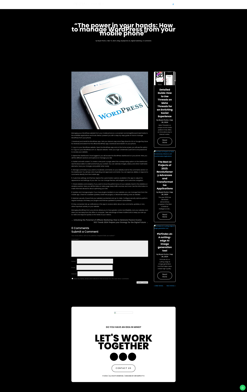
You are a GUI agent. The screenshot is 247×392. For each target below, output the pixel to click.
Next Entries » (171, 286)
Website (74, 274)
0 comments (147, 41)
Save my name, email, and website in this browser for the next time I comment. (101, 279)
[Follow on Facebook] (114, 357)
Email (73, 268)
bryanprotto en (125, 41)
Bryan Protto (102, 41)
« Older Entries (158, 286)
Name (74, 261)
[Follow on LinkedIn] (132, 357)
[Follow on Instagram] (123, 357)
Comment (75, 239)
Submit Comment (142, 282)
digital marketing (136, 41)
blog (118, 41)
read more (164, 141)
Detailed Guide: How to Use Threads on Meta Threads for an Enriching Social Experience (165, 103)
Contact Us (123, 368)
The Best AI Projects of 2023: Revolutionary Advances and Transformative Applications (165, 175)
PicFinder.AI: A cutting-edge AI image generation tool (164, 242)
